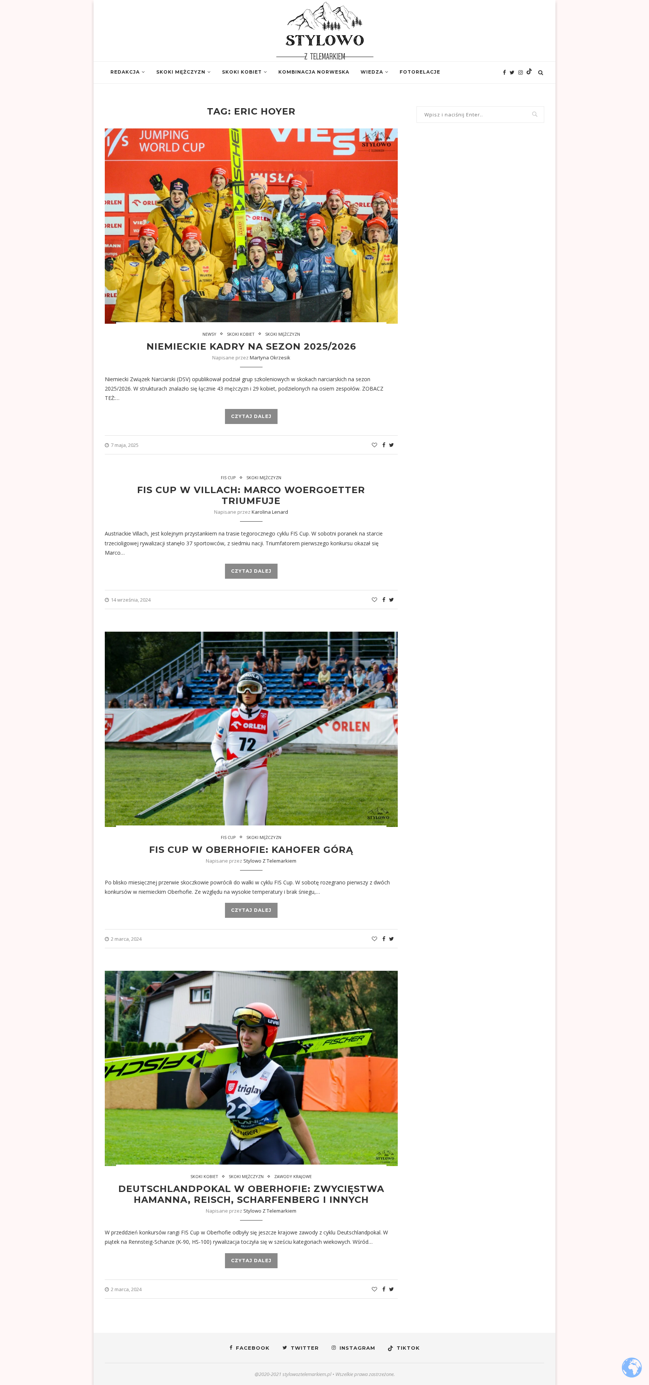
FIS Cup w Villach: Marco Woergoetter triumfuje (251, 495)
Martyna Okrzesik (270, 357)
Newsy (209, 334)
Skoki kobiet (242, 72)
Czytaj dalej (251, 416)
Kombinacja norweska (313, 72)
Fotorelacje (420, 72)
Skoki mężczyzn (180, 72)
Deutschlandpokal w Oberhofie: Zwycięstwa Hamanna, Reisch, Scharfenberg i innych (251, 1194)
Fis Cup (228, 477)
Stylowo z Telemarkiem (269, 860)
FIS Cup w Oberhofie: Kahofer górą (251, 849)
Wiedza (372, 72)
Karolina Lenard (270, 511)
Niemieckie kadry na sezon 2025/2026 (251, 346)
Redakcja (125, 72)
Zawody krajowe (293, 1176)
